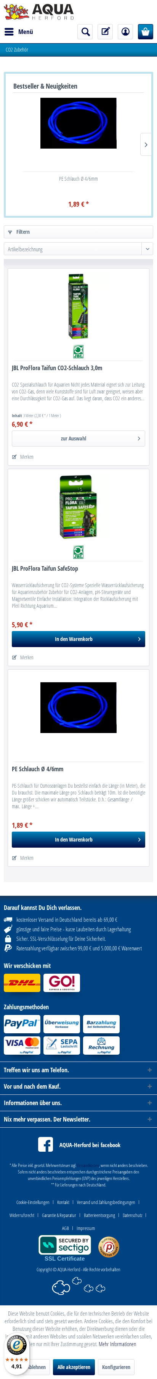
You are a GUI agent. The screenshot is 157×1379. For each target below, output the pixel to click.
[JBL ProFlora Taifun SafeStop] (78, 507)
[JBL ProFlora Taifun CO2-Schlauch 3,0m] (78, 306)
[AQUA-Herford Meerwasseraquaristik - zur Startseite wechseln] (39, 12)
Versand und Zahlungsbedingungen (106, 1202)
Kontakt (63, 1202)
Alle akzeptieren (74, 1367)
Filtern (22, 231)
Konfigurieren (116, 1367)
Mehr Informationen (117, 1344)
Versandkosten (88, 1165)
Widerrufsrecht (22, 1215)
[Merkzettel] (105, 31)
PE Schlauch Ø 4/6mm (78, 178)
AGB (65, 1228)
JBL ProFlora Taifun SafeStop (45, 569)
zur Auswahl (73, 438)
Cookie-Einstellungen (33, 1202)
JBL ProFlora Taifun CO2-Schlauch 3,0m (57, 368)
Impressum (86, 1228)
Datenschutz (132, 1215)
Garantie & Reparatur (59, 1215)
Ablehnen (36, 1367)
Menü (25, 31)
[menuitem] (18, 31)
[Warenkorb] (145, 31)
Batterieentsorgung (99, 1215)
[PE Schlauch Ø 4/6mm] (78, 123)
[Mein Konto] (125, 31)
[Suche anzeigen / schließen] (85, 31)
